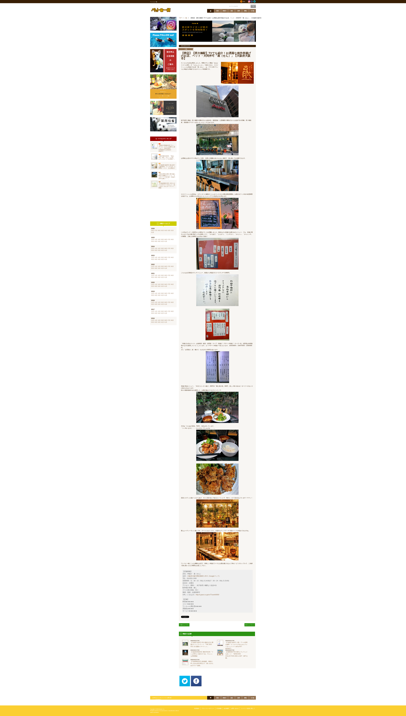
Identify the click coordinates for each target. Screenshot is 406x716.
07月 (155, 230)
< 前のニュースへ (184, 624)
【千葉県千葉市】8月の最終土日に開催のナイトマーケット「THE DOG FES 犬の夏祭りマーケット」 (202, 644)
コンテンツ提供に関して (248, 708)
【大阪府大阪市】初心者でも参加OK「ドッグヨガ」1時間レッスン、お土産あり (167, 166)
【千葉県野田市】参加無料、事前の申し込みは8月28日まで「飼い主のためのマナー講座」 (202, 663)
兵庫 (238, 10)
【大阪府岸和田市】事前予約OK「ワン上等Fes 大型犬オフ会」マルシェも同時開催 (202, 654)
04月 (165, 230)
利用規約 (196, 708)
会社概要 (226, 708)
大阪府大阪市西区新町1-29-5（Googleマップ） (204, 576)
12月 (152, 239)
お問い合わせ (235, 708)
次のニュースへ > (249, 624)
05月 (162, 230)
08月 (152, 230)
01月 (152, 232)
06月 (159, 230)
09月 (162, 239)
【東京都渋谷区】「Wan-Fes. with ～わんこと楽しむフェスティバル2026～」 (167, 157)
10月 (159, 239)
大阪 (231, 10)
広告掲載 (219, 708)
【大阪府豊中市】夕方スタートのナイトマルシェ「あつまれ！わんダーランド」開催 (167, 186)
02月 (172, 230)
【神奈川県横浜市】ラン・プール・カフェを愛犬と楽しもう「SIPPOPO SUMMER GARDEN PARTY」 (167, 148)
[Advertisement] (163, 205)
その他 (252, 10)
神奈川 (224, 10)
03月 (169, 230)
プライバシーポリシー (208, 708)
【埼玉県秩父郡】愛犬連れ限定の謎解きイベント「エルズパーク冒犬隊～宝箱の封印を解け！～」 (167, 176)
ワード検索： (225, 6)
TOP (180, 18)
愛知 (245, 10)
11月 (155, 239)
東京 (217, 10)
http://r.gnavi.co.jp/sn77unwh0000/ (207, 595)
